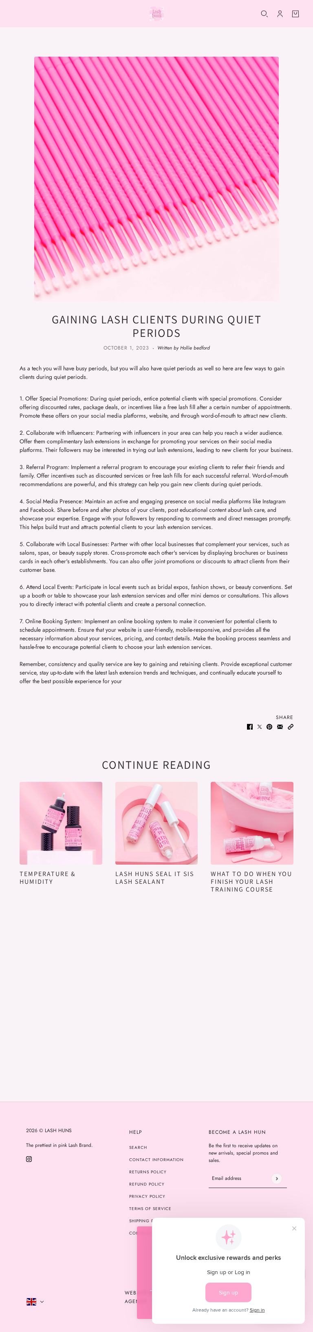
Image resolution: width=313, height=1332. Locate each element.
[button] (290, 726)
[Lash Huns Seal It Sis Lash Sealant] (156, 823)
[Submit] (276, 1178)
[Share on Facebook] (250, 726)
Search (138, 1147)
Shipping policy (148, 1221)
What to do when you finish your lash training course (251, 882)
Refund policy (147, 1184)
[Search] (264, 13)
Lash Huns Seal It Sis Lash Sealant (154, 878)
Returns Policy (148, 1172)
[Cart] (295, 13)
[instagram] (29, 1158)
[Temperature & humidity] (61, 823)
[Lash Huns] (157, 14)
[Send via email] (280, 726)
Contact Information (156, 1160)
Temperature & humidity (48, 878)
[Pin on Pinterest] (269, 726)
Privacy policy (147, 1196)
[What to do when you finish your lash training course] (252, 823)
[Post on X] (259, 726)
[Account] (280, 13)
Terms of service (150, 1209)
